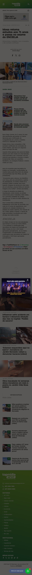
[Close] (30, 278)
